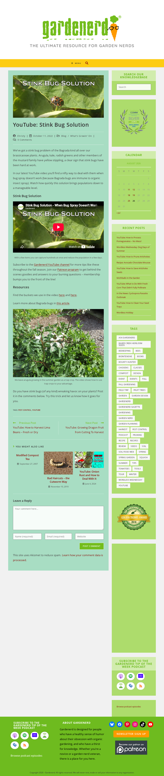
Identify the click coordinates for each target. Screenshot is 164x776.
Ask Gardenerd (127, 337)
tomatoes (124, 468)
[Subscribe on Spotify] (131, 676)
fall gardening (127, 384)
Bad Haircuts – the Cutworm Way (58, 479)
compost (123, 373)
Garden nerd (126, 418)
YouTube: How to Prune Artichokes (133, 256)
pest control (24, 410)
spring (142, 451)
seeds (134, 446)
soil (144, 446)
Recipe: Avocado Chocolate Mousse (133, 262)
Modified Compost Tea (27, 457)
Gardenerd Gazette (129, 407)
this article (63, 303)
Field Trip (124, 390)
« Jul (118, 212)
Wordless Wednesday (130, 480)
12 (134, 189)
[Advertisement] (137, 599)
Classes (137, 367)
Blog (63, 135)
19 (134, 195)
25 (129, 200)
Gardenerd (125, 401)
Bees (138, 350)
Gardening (125, 412)
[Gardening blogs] (134, 516)
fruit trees (139, 390)
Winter (132, 474)
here (62, 295)
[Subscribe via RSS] (140, 686)
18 (129, 195)
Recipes (134, 440)
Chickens (123, 367)
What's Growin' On (81, 135)
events (133, 378)
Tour (121, 474)
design (137, 373)
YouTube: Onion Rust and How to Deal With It (89, 475)
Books (140, 356)
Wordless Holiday (125, 312)
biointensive (125, 356)
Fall (144, 378)
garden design (140, 395)
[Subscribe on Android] (121, 686)
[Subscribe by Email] (131, 686)
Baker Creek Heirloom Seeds (130, 344)
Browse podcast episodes (129, 706)
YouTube (36, 410)
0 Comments (25, 139)
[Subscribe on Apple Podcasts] (121, 676)
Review (122, 446)
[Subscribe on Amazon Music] (140, 676)
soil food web (126, 451)
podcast (123, 435)
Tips (134, 463)
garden (123, 395)
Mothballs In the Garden (128, 277)
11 (129, 189)
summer (123, 463)
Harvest (123, 429)
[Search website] (87, 63)
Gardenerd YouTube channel (52, 264)
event (122, 378)
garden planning (128, 423)
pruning (137, 435)
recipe (122, 440)
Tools (137, 468)
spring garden (127, 457)
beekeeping (125, 350)
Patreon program (68, 269)
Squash (143, 457)
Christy (21, 135)
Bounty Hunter (127, 362)
